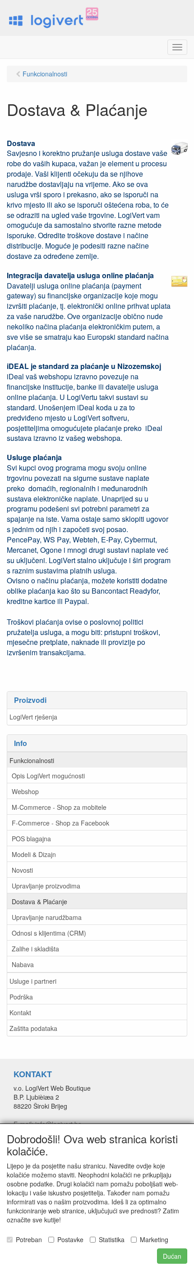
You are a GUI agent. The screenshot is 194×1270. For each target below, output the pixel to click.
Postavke (70, 1239)
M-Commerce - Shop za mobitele (59, 807)
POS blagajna (31, 838)
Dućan (172, 1256)
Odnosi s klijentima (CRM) (49, 932)
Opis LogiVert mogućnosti (48, 775)
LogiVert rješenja (33, 716)
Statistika (112, 1239)
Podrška (21, 996)
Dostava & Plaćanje (39, 901)
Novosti (22, 870)
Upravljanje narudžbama (47, 917)
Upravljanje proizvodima (46, 885)
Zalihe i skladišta (35, 948)
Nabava (23, 964)
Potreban (29, 1239)
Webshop (25, 791)
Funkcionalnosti (31, 760)
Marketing (154, 1239)
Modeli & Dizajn (34, 854)
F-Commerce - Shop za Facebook (60, 822)
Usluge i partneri (32, 981)
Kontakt (20, 1012)
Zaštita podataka (33, 1028)
